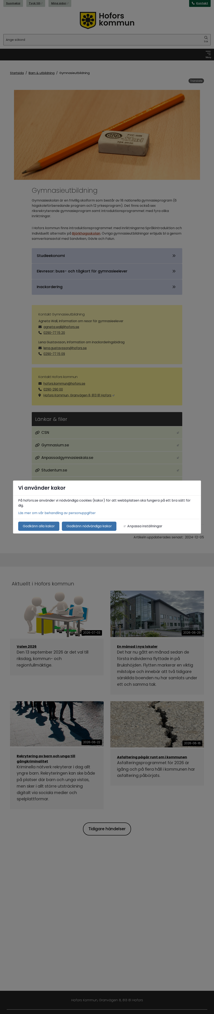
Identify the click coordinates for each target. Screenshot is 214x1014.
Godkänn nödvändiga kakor (89, 526)
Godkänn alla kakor (39, 526)
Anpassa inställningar (144, 526)
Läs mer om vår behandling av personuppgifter (57, 513)
